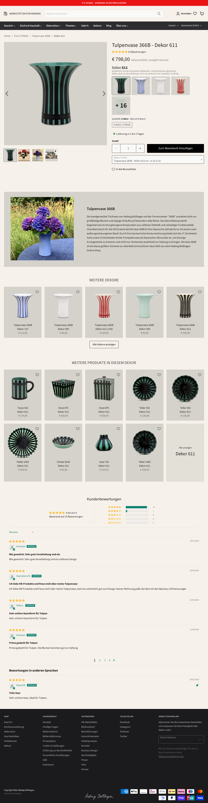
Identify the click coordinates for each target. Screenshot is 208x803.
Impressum (48, 764)
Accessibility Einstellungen (56, 755)
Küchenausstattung (14, 727)
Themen (70, 25)
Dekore (97, 25)
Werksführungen (89, 731)
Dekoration (52, 25)
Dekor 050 (144, 329)
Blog (108, 25)
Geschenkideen (11, 736)
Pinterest (124, 731)
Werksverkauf (88, 727)
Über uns (121, 25)
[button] (120, 52)
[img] (17, 541)
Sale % (85, 25)
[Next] (103, 93)
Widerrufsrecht (50, 731)
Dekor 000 (63, 329)
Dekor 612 (185, 329)
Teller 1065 (145, 462)
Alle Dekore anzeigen (104, 344)
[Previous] (7, 93)
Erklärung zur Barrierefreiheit (57, 750)
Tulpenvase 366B (41, 35)
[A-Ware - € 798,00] (122, 128)
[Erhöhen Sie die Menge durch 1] (140, 148)
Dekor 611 (22, 412)
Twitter (123, 736)
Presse (84, 760)
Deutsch (172, 25)
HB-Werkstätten (89, 722)
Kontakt (47, 722)
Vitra (83, 764)
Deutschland (190, 25)
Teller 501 (144, 408)
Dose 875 (63, 408)
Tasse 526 (23, 408)
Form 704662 (21, 35)
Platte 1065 (23, 462)
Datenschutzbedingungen (171, 756)
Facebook (125, 722)
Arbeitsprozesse (89, 741)
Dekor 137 (22, 329)
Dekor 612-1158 (104, 329)
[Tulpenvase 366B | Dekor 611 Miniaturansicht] (10, 155)
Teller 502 (185, 408)
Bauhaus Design (89, 750)
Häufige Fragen (50, 727)
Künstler (85, 746)
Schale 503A (63, 462)
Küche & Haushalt (30, 25)
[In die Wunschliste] (37, 292)
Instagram (125, 727)
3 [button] (105, 660)
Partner (85, 769)
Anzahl (115, 141)
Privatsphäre (49, 741)
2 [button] (99, 660)
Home (7, 35)
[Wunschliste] (195, 13)
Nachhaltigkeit (88, 755)
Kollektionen (10, 741)
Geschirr (9, 25)
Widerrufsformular (52, 736)
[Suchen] (159, 13)
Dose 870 (104, 408)
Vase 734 (104, 462)
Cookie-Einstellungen (53, 746)
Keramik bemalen (90, 736)
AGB (45, 760)
